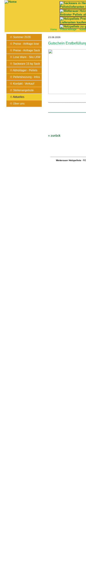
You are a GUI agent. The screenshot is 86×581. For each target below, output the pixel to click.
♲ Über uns (17, 103)
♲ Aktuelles (17, 97)
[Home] (11, 1)
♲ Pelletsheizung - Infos (25, 77)
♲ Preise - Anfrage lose (24, 43)
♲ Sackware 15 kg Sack (25, 63)
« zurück (54, 135)
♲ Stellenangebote (22, 90)
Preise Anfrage (68, 29)
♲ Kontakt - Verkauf (22, 83)
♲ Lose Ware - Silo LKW (25, 57)
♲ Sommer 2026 (20, 37)
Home (53, 29)
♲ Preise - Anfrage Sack (25, 50)
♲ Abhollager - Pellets (23, 70)
